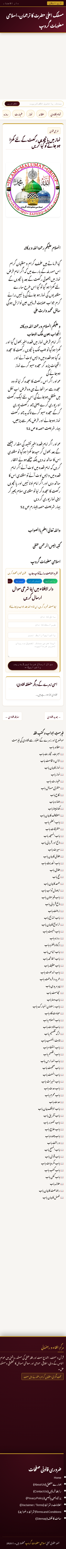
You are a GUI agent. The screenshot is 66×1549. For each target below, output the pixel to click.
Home (57, 1477)
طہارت (18, 114)
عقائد (41, 114)
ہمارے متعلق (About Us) (47, 1483)
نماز (30, 114)
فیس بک (19, 581)
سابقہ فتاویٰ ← (12, 716)
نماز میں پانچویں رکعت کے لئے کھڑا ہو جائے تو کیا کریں (34, 142)
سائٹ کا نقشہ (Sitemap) (48, 1518)
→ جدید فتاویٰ (54, 716)
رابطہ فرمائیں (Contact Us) (47, 1490)
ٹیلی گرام (34, 581)
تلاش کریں (12, 103)
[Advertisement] (33, 66)
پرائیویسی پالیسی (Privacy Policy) (43, 1497)
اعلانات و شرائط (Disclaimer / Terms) (40, 1504)
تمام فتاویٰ (56, 114)
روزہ (6, 114)
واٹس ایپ (50, 581)
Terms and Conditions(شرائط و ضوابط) (39, 1511)
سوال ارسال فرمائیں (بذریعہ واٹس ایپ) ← (33, 666)
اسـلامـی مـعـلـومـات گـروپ (35, 1543)
